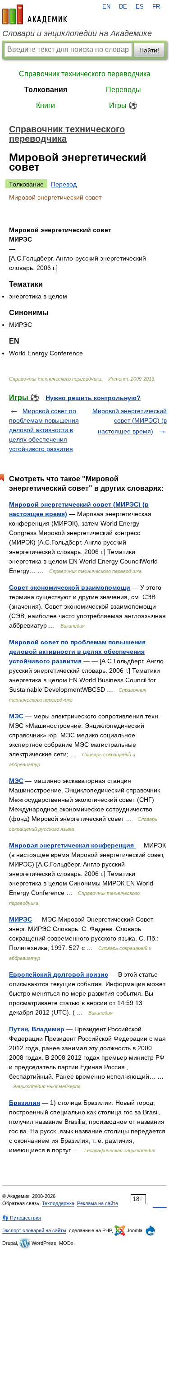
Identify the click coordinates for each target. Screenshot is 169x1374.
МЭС (16, 716)
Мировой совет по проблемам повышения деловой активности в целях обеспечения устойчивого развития (44, 429)
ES (140, 7)
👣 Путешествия (21, 1217)
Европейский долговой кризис (58, 974)
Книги (45, 105)
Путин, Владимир (36, 1029)
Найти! (149, 50)
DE (123, 7)
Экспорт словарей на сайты (34, 1230)
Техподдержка (58, 1203)
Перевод (64, 184)
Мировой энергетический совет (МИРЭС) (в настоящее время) (129, 421)
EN (106, 7)
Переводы (123, 89)
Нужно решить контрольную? (93, 397)
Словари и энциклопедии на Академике (77, 33)
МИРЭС (20, 919)
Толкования (45, 89)
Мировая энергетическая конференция (72, 845)
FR (156, 7)
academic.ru (34, 14)
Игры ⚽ (123, 105)
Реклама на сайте (97, 1203)
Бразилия (24, 1102)
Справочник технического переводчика (85, 74)
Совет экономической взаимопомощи (69, 587)
